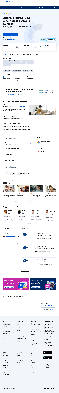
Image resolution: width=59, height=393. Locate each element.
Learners (18, 353)
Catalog (4, 360)
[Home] (3, 5)
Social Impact (5, 376)
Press (32, 353)
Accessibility (33, 362)
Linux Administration (7, 65)
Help (31, 360)
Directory (32, 367)
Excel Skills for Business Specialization (35, 334)
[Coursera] (9, 2)
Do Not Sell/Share (34, 372)
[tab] (5, 183)
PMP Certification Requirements (47, 340)
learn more (51, 309)
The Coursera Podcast (21, 360)
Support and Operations (25, 5)
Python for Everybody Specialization (34, 344)
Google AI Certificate (20, 324)
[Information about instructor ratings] (43, 138)
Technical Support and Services (27, 60)
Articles (32, 365)
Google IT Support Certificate (22, 332)
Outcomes (11, 54)
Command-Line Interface (16, 70)
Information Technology (15, 5)
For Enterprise (5, 369)
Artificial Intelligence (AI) (7, 324)
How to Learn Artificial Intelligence (48, 337)
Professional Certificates (7, 364)
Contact (32, 364)
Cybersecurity (5, 326)
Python (4, 336)
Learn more (19, 39)
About (4, 54)
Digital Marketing (6, 329)
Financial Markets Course (35, 336)
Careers (4, 358)
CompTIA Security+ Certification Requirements (49, 331)
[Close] (54, 8)
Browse (7, 5)
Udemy (4, 379)
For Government (6, 371)
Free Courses (5, 378)
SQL (3, 338)
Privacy (32, 358)
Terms (32, 357)
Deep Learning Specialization (36, 331)
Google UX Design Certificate (22, 336)
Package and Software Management (19, 63)
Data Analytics (5, 328)
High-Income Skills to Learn (49, 335)
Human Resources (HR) (7, 331)
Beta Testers (19, 357)
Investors (32, 355)
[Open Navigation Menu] (4, 2)
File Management (17, 60)
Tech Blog (18, 362)
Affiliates (32, 369)
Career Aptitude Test (48, 322)
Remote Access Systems (8, 60)
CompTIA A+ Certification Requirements (48, 328)
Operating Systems (7, 70)
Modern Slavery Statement (35, 371)
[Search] (48, 2)
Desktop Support (30, 63)
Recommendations (27, 54)
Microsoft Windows (26, 70)
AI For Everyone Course (35, 328)
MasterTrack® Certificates (7, 365)
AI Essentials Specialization (35, 324)
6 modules (5, 45)
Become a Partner (6, 374)
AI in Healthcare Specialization (36, 329)
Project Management (6, 335)
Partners (18, 355)
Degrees (4, 367)
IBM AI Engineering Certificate (22, 338)
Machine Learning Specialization (34, 338)
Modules (18, 54)
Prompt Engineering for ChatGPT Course (35, 341)
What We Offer (5, 355)
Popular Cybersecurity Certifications (48, 343)
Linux (32, 70)
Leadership (5, 357)
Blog (17, 358)
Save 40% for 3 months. (39, 7)
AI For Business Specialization (36, 326)
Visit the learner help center (47, 305)
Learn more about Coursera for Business (13, 94)
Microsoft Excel (5, 333)
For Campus (5, 372)
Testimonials (37, 54)
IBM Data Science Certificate (22, 343)
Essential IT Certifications (48, 333)
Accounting (5, 322)
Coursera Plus (5, 362)
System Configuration (7, 63)
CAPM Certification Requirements (47, 325)
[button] (13, 65)
